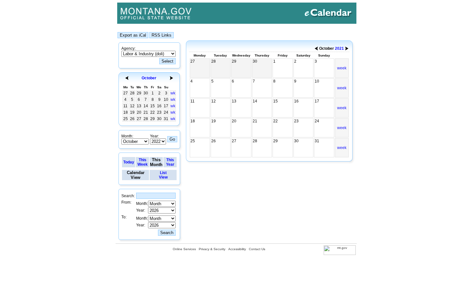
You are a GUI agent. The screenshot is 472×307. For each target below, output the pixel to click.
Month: (127, 136)
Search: (128, 196)
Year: (154, 136)
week (341, 68)
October (149, 78)
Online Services (184, 249)
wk (172, 93)
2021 (339, 48)
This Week (142, 162)
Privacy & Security (212, 249)
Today (128, 162)
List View (163, 175)
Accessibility (237, 249)
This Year (170, 162)
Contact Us (257, 249)
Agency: (128, 48)
